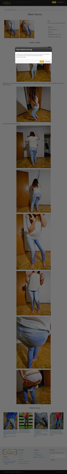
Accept (42, 61)
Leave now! (47, 61)
